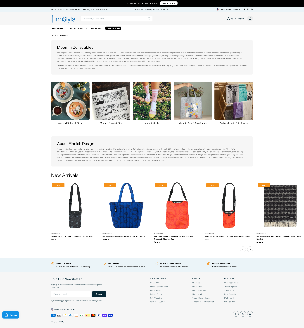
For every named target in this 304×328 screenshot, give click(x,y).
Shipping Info (75, 9)
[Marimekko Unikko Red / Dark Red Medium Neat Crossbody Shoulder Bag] (178, 206)
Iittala (105, 152)
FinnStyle (61, 322)
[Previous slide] (243, 249)
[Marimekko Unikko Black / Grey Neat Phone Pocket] (75, 206)
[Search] (149, 18)
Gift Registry (88, 9)
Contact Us (63, 9)
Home (53, 9)
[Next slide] (250, 249)
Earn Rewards (101, 9)
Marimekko (121, 152)
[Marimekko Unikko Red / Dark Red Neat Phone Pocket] (229, 206)
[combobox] (116, 18)
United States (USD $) (229, 9)
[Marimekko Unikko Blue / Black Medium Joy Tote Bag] (126, 206)
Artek (110, 152)
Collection (63, 35)
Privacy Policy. (97, 301)
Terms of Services (81, 301)
